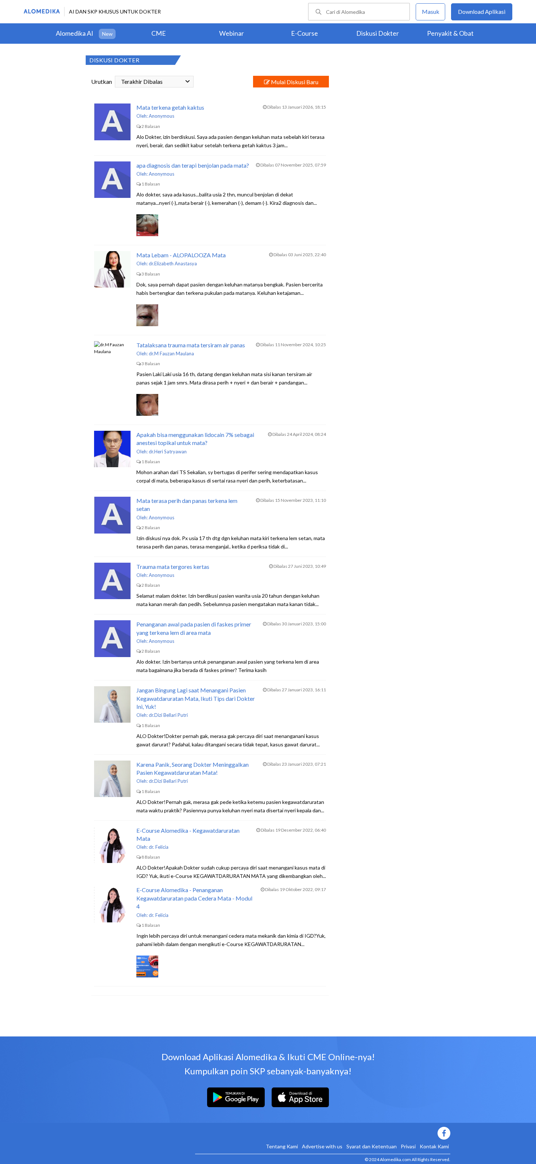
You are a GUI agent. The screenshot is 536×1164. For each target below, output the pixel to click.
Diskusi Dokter (377, 33)
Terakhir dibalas (142, 81)
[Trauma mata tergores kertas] (112, 581)
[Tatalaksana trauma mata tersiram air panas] (112, 359)
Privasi (408, 1146)
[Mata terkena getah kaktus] (112, 121)
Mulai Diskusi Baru (294, 81)
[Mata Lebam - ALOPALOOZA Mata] (112, 269)
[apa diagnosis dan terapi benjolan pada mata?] (112, 179)
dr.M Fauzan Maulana (171, 353)
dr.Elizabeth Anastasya (173, 263)
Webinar (231, 33)
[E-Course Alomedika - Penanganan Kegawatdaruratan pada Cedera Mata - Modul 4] (112, 904)
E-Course (304, 33)
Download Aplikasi (481, 11)
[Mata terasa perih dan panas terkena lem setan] (112, 515)
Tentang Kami (282, 1146)
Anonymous (161, 116)
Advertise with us (322, 1146)
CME (158, 33)
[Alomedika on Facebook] (322, 1133)
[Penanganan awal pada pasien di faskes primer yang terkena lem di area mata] (112, 638)
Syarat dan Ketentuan (371, 1146)
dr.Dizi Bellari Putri (168, 715)
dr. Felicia (158, 847)
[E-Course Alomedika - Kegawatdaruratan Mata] (112, 845)
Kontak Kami (434, 1146)
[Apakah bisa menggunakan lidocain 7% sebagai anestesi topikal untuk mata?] (112, 449)
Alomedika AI (74, 33)
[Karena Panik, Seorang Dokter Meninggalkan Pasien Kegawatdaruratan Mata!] (112, 779)
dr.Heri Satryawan (168, 451)
